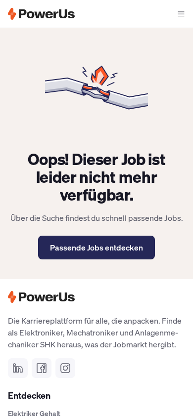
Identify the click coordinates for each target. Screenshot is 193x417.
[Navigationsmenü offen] (181, 14)
